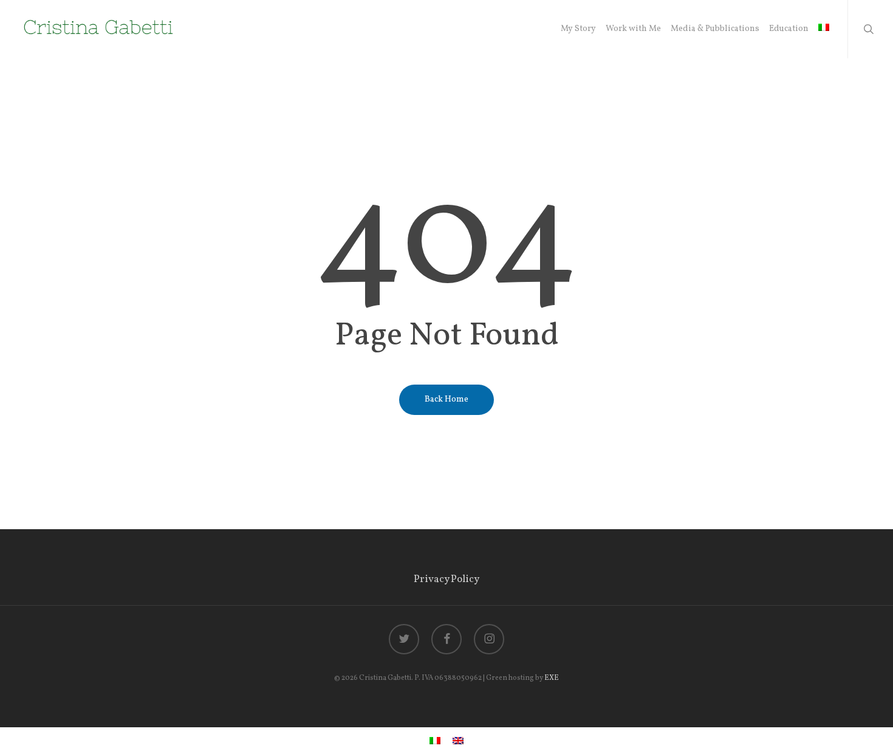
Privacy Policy (446, 579)
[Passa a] (823, 29)
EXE (551, 678)
